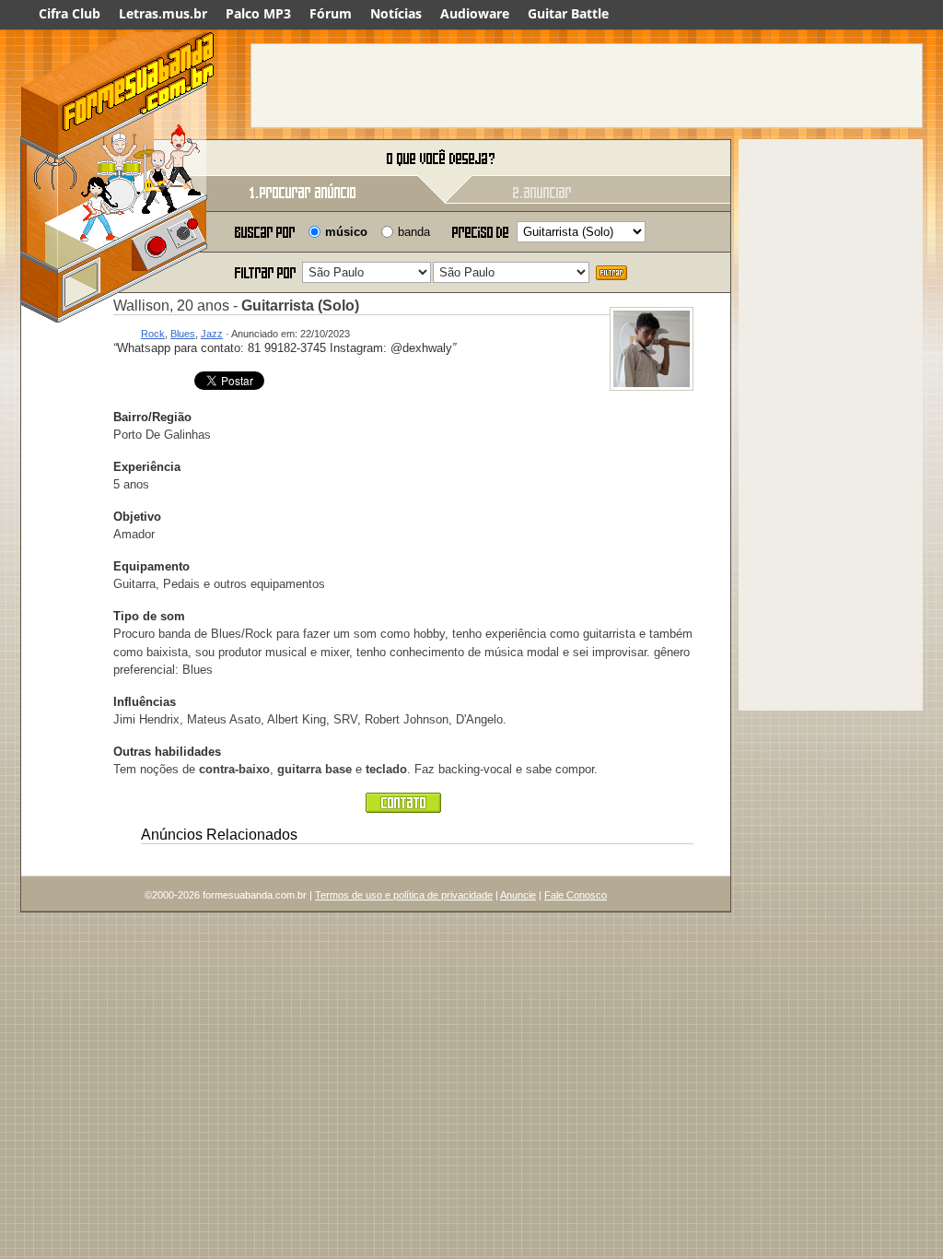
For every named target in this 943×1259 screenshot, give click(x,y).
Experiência (146, 467)
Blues (182, 333)
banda (414, 232)
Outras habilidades (167, 752)
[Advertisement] (586, 85)
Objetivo (137, 517)
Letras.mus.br (163, 13)
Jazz (212, 333)
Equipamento (151, 566)
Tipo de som (149, 616)
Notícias (396, 13)
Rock (153, 333)
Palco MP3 (258, 13)
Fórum (330, 13)
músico (346, 232)
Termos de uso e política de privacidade (404, 894)
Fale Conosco (575, 894)
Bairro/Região (152, 417)
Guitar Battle (568, 13)
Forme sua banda (117, 159)
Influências (144, 702)
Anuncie (518, 894)
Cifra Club (69, 13)
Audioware (474, 13)
